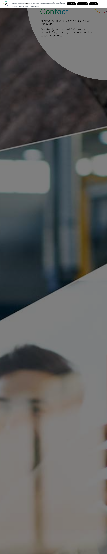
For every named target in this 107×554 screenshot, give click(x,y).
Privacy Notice (27, 3)
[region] (53, 4)
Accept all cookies (71, 3)
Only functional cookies (82, 3)
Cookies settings (93, 3)
